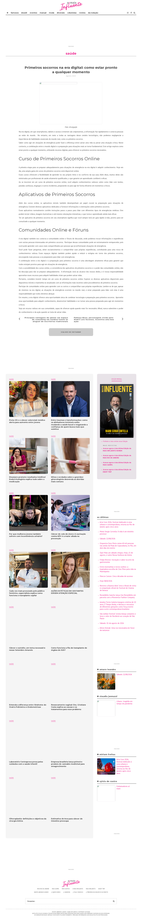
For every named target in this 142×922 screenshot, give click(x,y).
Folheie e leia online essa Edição (115, 441)
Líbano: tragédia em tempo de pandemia (124, 702)
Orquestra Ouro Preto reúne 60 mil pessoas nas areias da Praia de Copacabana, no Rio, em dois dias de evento (118, 545)
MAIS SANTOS (66, 889)
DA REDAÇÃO (93, 13)
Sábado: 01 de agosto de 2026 (112, 623)
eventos (33, 13)
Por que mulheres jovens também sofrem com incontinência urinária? (25, 535)
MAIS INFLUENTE (91, 889)
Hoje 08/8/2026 (106, 581)
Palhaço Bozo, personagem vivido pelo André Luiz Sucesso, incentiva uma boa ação (94, 319)
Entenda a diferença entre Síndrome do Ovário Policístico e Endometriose (27, 706)
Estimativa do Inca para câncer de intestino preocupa (66, 820)
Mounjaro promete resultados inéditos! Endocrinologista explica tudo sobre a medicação (27, 479)
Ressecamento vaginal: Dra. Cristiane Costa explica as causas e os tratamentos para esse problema (68, 707)
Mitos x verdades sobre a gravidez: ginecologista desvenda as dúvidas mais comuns (67, 479)
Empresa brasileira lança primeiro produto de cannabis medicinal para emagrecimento (68, 764)
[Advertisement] (71, 31)
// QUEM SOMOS (55, 892)
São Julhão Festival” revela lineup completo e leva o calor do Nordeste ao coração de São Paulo (118, 616)
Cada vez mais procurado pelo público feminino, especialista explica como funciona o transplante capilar (26, 593)
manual (43, 13)
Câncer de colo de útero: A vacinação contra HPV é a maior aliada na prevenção (68, 536)
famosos (15, 13)
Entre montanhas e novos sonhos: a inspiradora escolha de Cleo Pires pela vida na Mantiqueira (118, 569)
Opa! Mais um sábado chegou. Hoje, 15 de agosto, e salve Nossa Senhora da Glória (116, 554)
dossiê (24, 13)
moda (51, 13)
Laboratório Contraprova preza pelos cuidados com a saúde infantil (26, 763)
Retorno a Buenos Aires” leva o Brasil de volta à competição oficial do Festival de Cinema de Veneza (118, 588)
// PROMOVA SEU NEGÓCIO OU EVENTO (97, 892)
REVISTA (82, 13)
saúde (53, 379)
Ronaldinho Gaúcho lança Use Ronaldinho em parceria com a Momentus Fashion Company (118, 596)
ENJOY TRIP (101, 889)
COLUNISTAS (72, 13)
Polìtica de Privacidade (100, 915)
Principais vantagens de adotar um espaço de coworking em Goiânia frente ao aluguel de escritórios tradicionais (46, 319)
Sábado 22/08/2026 (107, 538)
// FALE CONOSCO (78, 892)
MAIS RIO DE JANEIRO (43, 889)
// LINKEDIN (66, 892)
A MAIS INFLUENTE (78, 889)
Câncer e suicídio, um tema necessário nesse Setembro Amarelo (27, 649)
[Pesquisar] (134, 13)
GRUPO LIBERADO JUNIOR (41, 892)
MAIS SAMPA (55, 889)
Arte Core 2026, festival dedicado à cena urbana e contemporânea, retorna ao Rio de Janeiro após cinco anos (117, 524)
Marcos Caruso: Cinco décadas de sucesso (116, 576)
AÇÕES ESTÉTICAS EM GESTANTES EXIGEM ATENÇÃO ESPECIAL (67, 592)
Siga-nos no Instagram (71, 332)
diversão (61, 13)
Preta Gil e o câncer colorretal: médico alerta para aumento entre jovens (27, 421)
